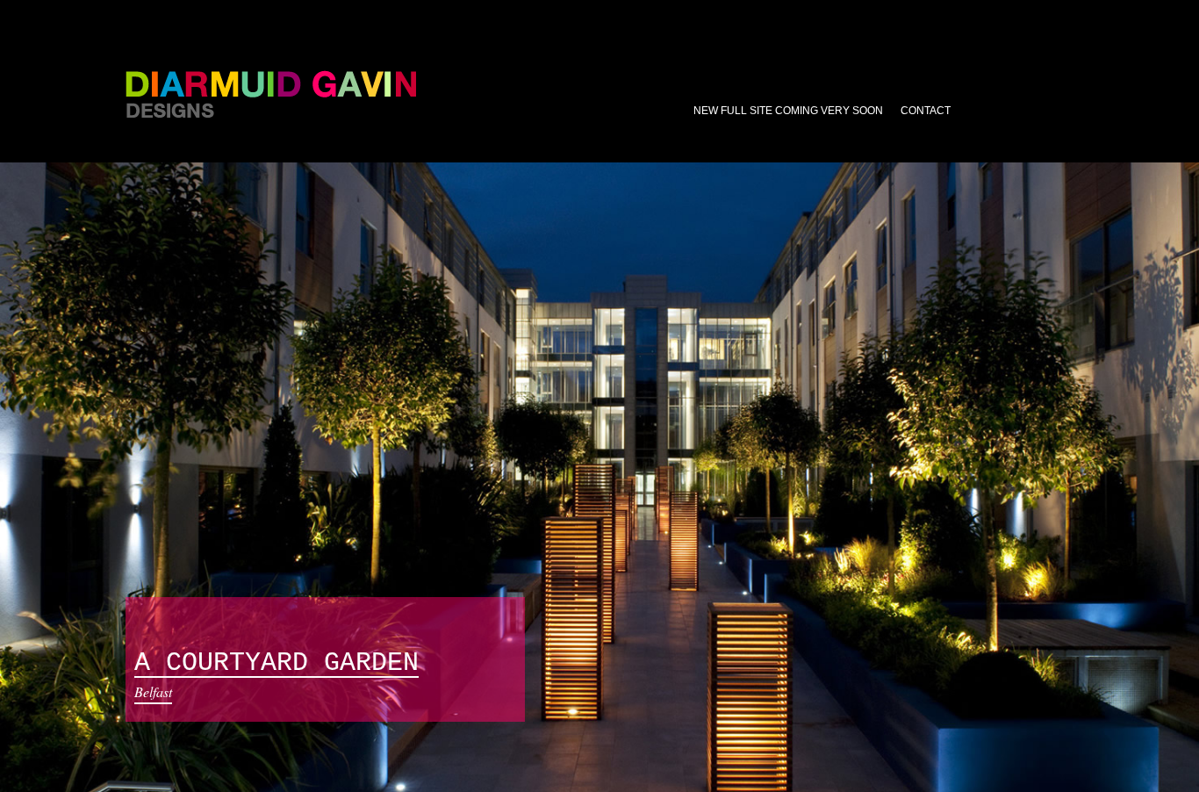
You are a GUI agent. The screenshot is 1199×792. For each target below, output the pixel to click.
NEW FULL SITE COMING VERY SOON (788, 110)
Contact (926, 110)
